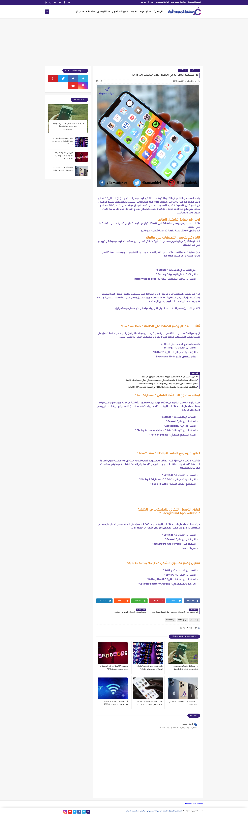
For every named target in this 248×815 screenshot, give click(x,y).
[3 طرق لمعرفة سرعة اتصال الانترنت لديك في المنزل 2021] (113, 688)
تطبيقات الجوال (120, 12)
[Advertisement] (124, 43)
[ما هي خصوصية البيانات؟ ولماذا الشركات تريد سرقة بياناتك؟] (148, 653)
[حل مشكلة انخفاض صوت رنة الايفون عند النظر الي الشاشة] (183, 653)
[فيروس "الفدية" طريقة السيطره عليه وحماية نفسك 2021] (113, 653)
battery (183, 70)
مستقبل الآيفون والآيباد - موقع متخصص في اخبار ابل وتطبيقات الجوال (154, 811)
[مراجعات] (52, 812)
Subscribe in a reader (193, 804)
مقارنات (133, 12)
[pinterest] (46, 2)
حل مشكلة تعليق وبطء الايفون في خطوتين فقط (183, 703)
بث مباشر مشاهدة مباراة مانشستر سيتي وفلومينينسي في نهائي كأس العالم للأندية (161, 380)
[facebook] (64, 2)
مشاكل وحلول (103, 12)
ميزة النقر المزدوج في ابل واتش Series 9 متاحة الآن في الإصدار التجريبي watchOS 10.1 (162, 387)
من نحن (143, 2)
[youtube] (55, 2)
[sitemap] (88, 812)
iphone (169, 620)
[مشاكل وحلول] (56, 812)
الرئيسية (158, 12)
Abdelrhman (67, 129)
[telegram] (69, 2)
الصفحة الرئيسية (194, 2)
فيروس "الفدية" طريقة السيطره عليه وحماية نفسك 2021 (114, 667)
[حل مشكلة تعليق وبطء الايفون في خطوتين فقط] (183, 688)
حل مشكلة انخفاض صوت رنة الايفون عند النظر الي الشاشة (185, 667)
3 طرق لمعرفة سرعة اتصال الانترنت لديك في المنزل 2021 (116, 703)
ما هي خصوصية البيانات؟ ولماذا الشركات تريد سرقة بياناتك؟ (150, 667)
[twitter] (60, 2)
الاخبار (149, 12)
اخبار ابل (80, 12)
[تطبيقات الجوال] (61, 812)
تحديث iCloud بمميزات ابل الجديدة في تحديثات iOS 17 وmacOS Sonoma (168, 384)
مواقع (141, 12)
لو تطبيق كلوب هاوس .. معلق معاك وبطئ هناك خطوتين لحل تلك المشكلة (150, 703)
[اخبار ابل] (47, 812)
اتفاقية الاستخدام (162, 2)
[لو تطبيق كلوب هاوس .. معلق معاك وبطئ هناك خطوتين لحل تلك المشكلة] (148, 688)
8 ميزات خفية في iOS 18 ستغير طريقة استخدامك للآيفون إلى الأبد (169, 377)
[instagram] (51, 2)
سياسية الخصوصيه (178, 2)
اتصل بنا (151, 2)
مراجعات (90, 12)
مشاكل (195, 70)
